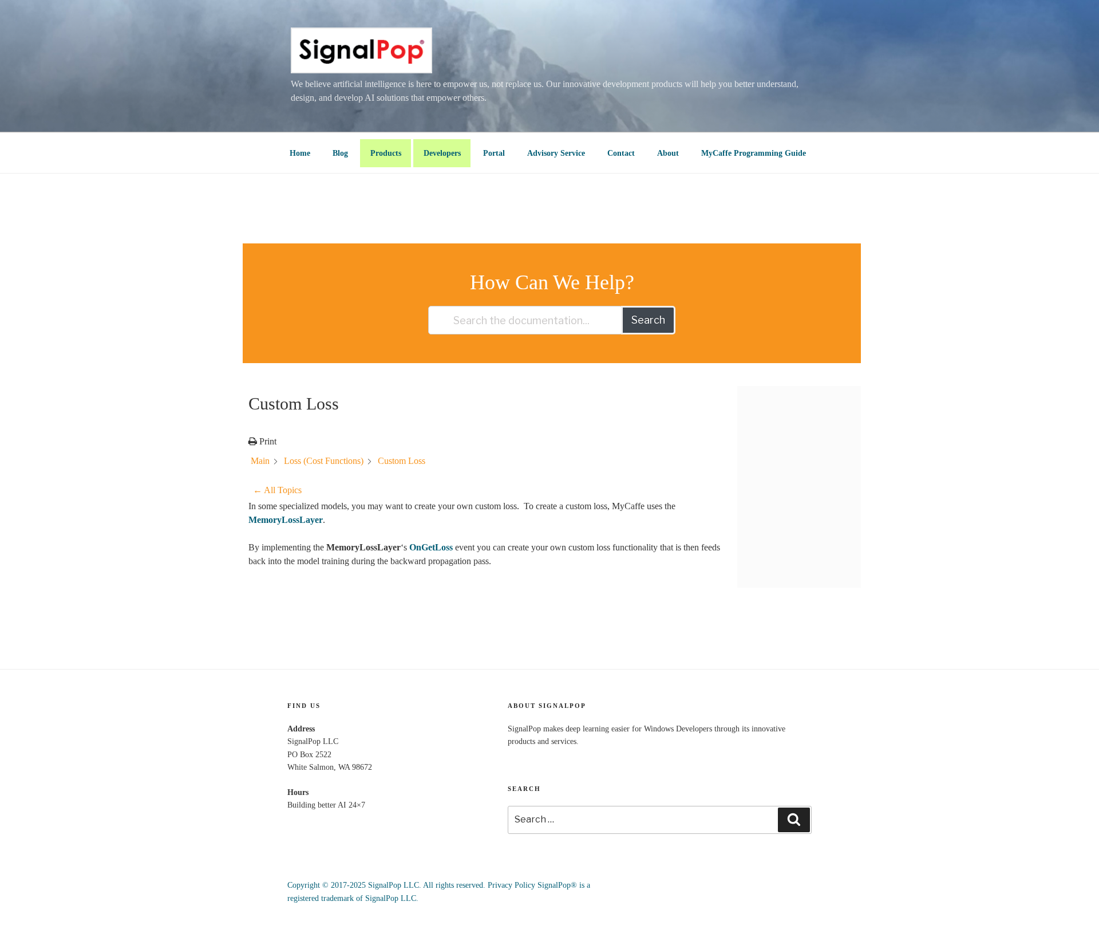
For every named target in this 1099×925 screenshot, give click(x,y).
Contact (621, 153)
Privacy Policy (511, 885)
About (668, 153)
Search (648, 320)
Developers (442, 153)
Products (385, 153)
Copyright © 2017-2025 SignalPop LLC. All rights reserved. (386, 885)
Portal (494, 153)
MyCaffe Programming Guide (753, 153)
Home (300, 153)
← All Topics (277, 490)
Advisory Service (556, 153)
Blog (340, 153)
